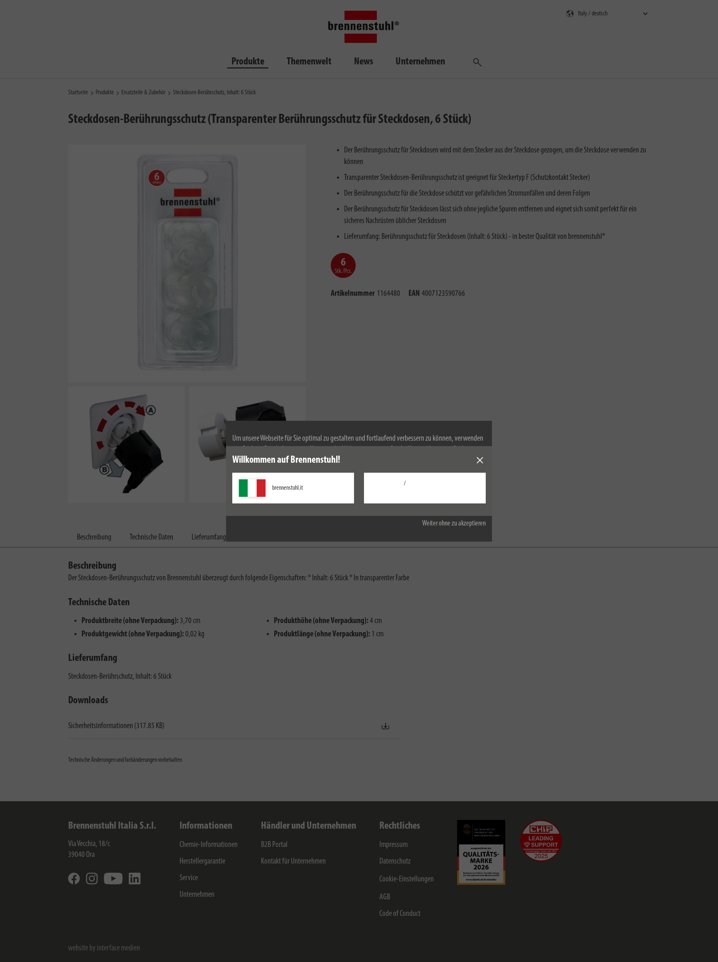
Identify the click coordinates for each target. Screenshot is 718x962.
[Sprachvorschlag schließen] (480, 460)
